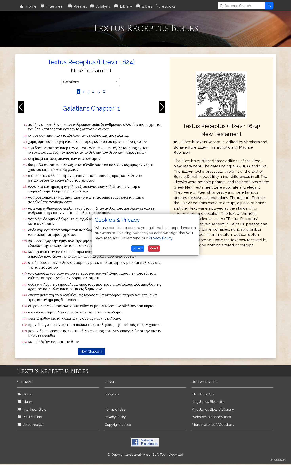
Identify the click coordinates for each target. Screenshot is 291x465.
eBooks (167, 6)
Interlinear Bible (33, 409)
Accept (137, 248)
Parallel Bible (31, 417)
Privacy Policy (115, 417)
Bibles (146, 6)
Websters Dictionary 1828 (211, 417)
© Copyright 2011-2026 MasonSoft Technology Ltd (145, 454)
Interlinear (54, 6)
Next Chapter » (91, 351)
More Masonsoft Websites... (213, 425)
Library (125, 6)
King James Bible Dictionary (213, 409)
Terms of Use (115, 409)
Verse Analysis (32, 425)
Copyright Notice (118, 425)
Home (30, 6)
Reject (154, 248)
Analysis (102, 6)
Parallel (79, 6)
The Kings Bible (203, 394)
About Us (112, 394)
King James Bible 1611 (208, 402)
